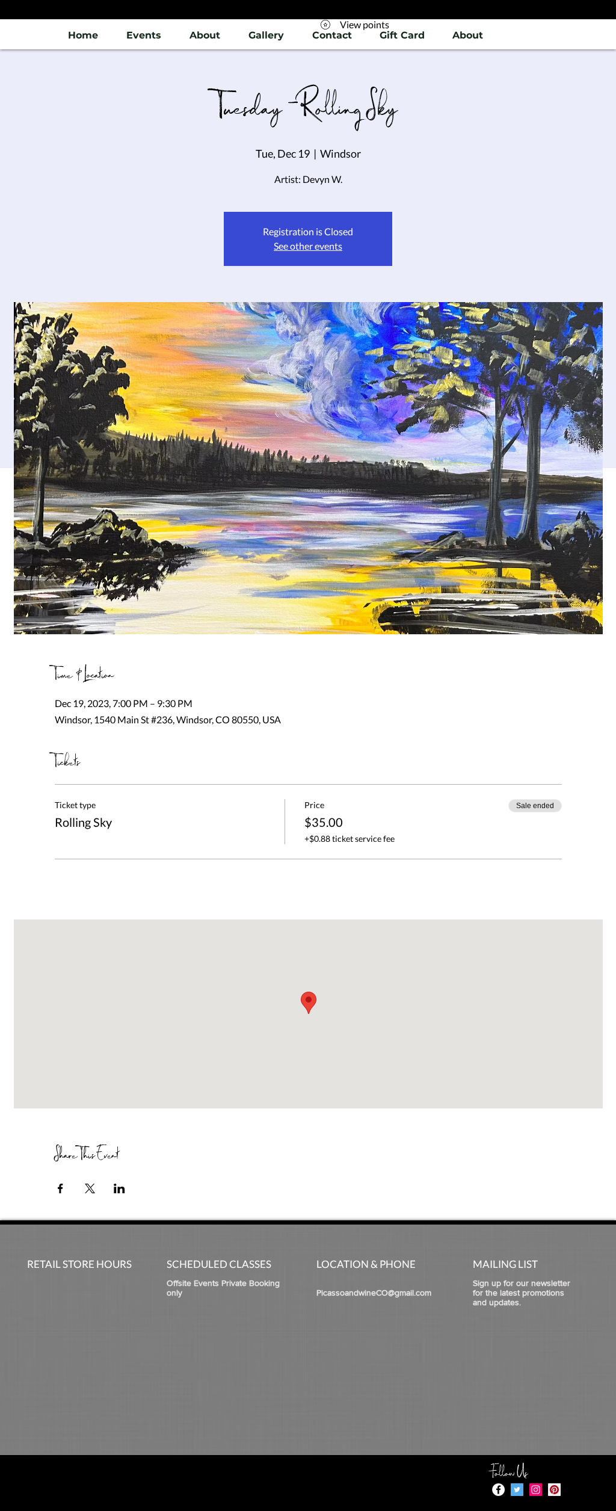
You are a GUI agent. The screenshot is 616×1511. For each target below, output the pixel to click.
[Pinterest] (554, 1489)
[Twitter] (517, 1489)
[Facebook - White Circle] (498, 1489)
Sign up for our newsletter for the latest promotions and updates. (521, 1292)
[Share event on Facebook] (60, 1188)
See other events (308, 246)
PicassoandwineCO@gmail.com (373, 1292)
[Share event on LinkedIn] (119, 1188)
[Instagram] (535, 1489)
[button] (266, 35)
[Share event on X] (90, 1188)
